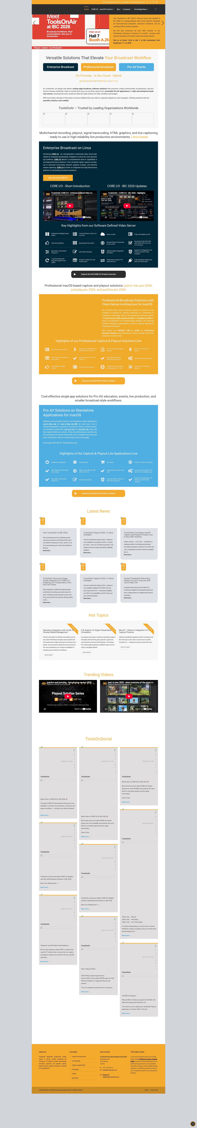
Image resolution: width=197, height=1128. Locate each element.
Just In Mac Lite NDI (69, 424)
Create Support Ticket (111, 2)
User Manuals (125, 2)
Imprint (147, 1090)
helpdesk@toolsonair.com (111, 1077)
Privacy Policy (154, 1090)
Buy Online (75, 1078)
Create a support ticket (78, 1065)
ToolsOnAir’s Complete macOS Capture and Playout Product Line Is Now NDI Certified (138, 535)
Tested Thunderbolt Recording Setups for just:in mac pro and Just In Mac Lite (137, 580)
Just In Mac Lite (49, 424)
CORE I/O (55, 154)
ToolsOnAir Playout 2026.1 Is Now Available (98, 534)
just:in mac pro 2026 (112, 318)
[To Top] (193, 1124)
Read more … (47, 550)
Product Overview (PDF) (79, 1056)
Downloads (75, 1069)
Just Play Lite (83, 429)
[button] (156, 9)
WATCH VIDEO (125, 647)
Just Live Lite (69, 429)
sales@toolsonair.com (139, 2)
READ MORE (49, 655)
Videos (74, 1073)
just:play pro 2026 (144, 318)
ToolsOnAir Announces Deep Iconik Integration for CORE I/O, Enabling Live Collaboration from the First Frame (57, 581)
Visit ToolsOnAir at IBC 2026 (55, 533)
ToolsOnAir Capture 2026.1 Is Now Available (98, 579)
